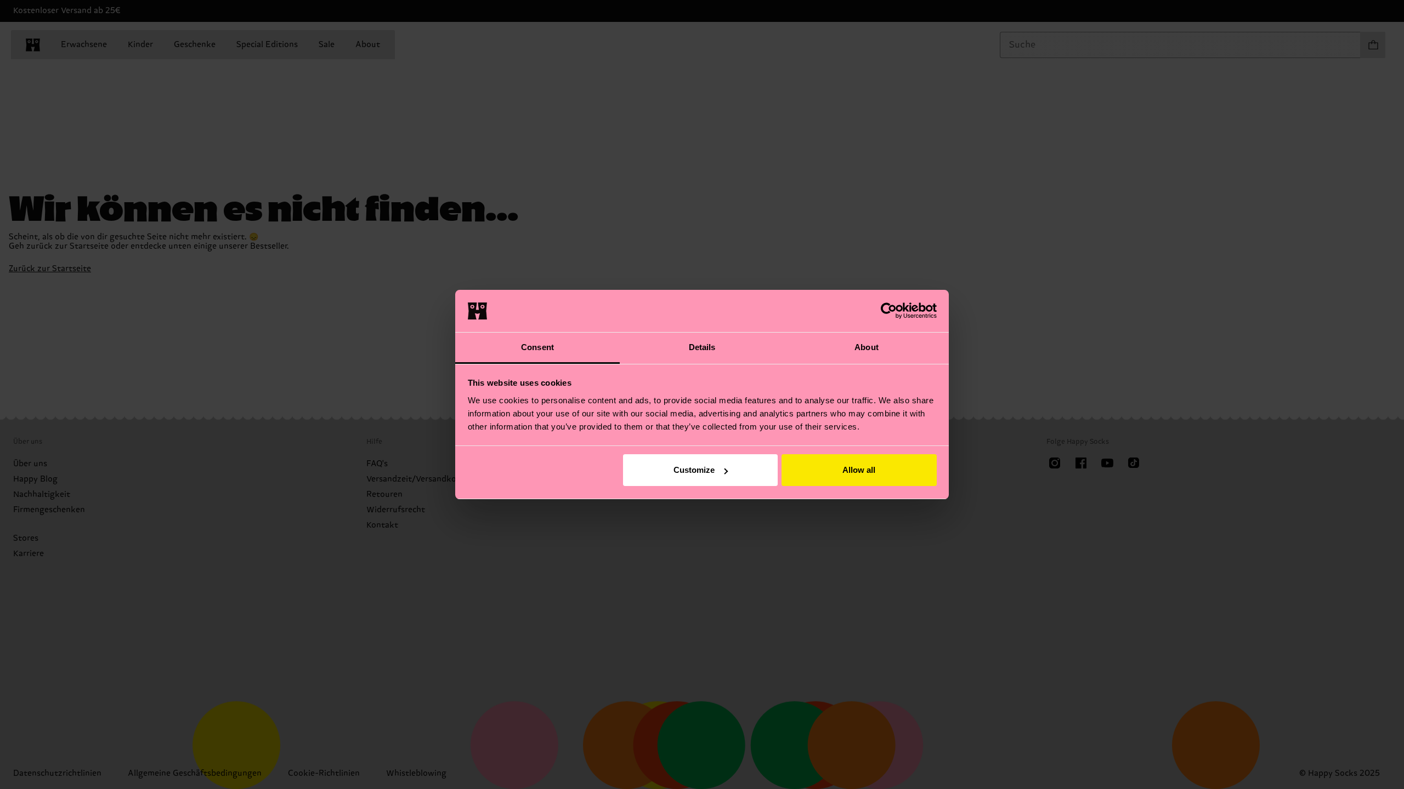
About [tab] (866, 347)
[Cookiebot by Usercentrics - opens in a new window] (889, 310)
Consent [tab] (537, 347)
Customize (694, 469)
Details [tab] (702, 347)
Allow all (858, 469)
